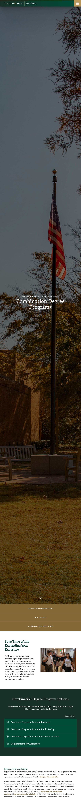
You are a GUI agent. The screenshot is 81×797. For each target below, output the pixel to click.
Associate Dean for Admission (25, 794)
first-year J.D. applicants (49, 777)
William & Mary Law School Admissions (40, 296)
